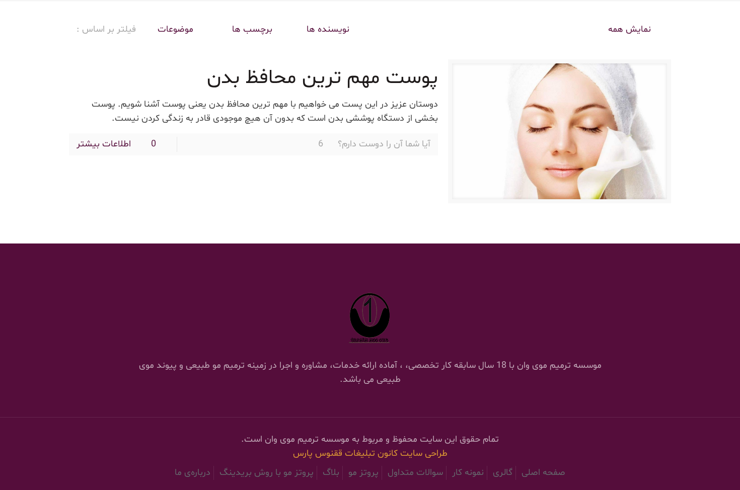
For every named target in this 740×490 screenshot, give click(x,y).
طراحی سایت (424, 453)
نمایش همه (629, 29)
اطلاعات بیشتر (104, 144)
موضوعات (175, 29)
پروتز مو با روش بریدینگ (266, 472)
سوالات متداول (415, 472)
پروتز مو (363, 472)
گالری (502, 472)
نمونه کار (468, 472)
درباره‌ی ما (192, 472)
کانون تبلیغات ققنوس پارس (346, 453)
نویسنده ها (328, 29)
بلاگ (331, 472)
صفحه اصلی (543, 472)
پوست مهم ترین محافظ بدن (322, 78)
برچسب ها (251, 29)
